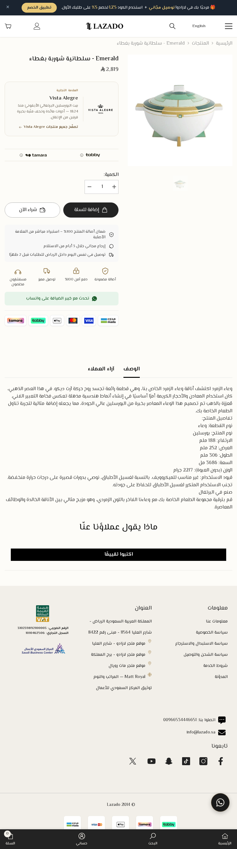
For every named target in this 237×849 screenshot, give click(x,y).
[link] (153, 839)
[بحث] (172, 26)
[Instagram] (203, 761)
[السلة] (8, 26)
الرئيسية (224, 43)
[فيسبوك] (221, 761)
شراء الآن (28, 210)
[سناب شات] (169, 761)
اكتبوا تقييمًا (118, 554)
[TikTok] (186, 761)
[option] (180, 110)
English (199, 26)
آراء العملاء (101, 369)
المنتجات (200, 43)
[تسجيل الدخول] (37, 26)
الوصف (131, 369)
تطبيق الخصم (39, 8)
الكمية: (111, 175)
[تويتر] (133, 761)
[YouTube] (151, 761)
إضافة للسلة (86, 210)
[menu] (228, 26)
